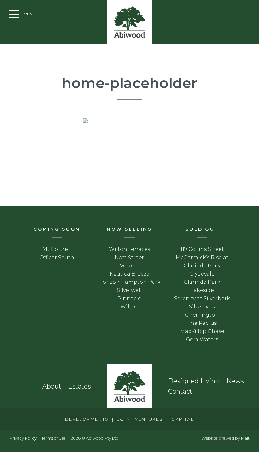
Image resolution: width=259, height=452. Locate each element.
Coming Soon (56, 229)
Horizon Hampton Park (129, 282)
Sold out (202, 229)
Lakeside (202, 290)
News (235, 381)
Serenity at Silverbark (202, 298)
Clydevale (202, 274)
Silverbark (202, 307)
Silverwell (129, 290)
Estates (79, 386)
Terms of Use (53, 438)
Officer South (56, 257)
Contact (180, 391)
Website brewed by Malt (226, 438)
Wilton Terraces (129, 249)
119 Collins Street (202, 249)
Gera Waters (202, 339)
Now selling (129, 229)
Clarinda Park (202, 282)
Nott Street (129, 257)
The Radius (202, 323)
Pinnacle (129, 298)
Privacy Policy (23, 438)
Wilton (129, 307)
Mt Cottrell (56, 249)
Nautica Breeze (129, 274)
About (51, 386)
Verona (129, 266)
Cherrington (202, 315)
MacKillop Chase (202, 331)
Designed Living (194, 381)
